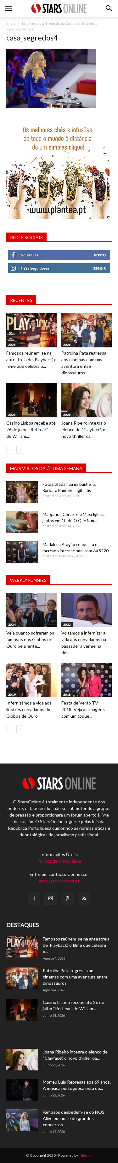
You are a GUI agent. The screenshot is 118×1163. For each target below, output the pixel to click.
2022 (67, 624)
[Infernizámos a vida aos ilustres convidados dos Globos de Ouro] (31, 680)
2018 (67, 694)
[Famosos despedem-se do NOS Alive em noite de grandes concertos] (22, 1120)
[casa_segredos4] (51, 106)
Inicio (10, 23)
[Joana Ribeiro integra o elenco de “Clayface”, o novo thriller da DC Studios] (86, 400)
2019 (12, 694)
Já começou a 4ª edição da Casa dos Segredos (59, 23)
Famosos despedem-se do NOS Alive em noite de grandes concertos (73, 1118)
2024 (12, 624)
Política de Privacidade (59, 861)
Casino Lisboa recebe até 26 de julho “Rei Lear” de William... (31, 429)
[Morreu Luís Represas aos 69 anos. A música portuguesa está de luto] (22, 1090)
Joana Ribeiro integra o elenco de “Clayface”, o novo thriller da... (83, 429)
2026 (12, 344)
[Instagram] (50, 898)
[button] (109, 8)
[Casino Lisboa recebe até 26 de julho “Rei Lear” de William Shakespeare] (31, 400)
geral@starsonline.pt (59, 880)
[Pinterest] (67, 898)
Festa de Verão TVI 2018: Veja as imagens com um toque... (83, 709)
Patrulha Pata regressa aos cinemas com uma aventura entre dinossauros (75, 977)
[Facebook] (34, 898)
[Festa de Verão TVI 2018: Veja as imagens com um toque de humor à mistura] (86, 680)
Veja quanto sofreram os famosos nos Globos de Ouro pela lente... (30, 639)
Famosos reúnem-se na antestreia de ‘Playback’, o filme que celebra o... (31, 359)
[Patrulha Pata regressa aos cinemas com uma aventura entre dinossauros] (86, 330)
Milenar (85, 1155)
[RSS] (84, 898)
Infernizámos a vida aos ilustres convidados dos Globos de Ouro (29, 709)
